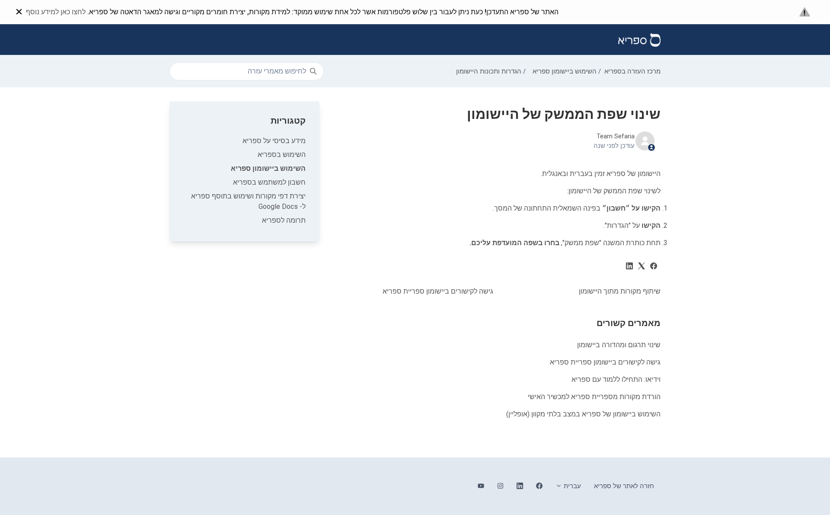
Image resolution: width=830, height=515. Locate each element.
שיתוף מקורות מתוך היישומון (620, 291)
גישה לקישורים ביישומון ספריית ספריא (438, 291)
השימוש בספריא (282, 154)
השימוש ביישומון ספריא (565, 71)
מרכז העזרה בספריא (632, 71)
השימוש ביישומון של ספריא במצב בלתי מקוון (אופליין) (583, 414)
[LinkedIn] (629, 267)
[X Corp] (641, 267)
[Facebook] (653, 267)
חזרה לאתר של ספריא (624, 486)
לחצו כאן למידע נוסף (56, 12)
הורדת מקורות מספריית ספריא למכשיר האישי (594, 397)
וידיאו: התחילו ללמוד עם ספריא (616, 379)
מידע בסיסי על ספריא (274, 141)
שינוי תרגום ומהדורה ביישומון (619, 345)
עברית (571, 486)
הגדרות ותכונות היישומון (488, 71)
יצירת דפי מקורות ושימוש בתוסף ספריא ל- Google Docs (248, 201)
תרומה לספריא (284, 220)
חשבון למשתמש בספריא (269, 182)
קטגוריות (288, 120)
